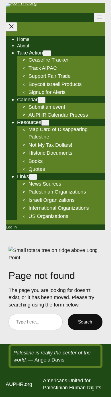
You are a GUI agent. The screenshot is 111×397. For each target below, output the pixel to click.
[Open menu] (99, 17)
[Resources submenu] (45, 123)
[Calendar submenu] (42, 100)
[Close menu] (11, 26)
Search (85, 321)
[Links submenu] (33, 177)
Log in (11, 227)
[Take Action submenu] (47, 53)
